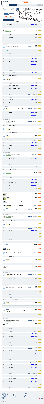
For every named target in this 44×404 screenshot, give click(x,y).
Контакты (42, 2)
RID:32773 (7, 208)
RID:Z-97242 (7, 266)
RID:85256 (7, 135)
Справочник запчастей (3, 393)
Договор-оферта (26, 394)
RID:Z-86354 (7, 193)
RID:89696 (7, 78)
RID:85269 (7, 259)
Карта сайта (25, 397)
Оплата (13, 394)
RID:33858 (7, 286)
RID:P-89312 (7, 244)
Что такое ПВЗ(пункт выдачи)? (4, 394)
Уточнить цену (33, 24)
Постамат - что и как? (3, 395)
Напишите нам (41, 392)
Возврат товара (3, 397)
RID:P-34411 (7, 172)
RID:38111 (7, 302)
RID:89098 (7, 45)
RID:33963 (7, 323)
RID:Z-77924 (7, 309)
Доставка (14, 393)
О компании (25, 393)
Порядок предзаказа (3, 396)
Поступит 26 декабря (30, 30)
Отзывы (38, 2)
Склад (24, 396)
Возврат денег (2, 398)
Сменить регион (11, 2)
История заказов (14, 396)
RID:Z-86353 (7, 197)
